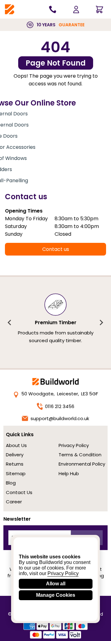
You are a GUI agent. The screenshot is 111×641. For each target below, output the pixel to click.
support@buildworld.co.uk (60, 418)
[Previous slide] (10, 323)
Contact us (55, 249)
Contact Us (19, 492)
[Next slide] (101, 323)
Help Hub (69, 473)
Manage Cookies (55, 595)
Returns (14, 464)
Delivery (14, 454)
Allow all (55, 583)
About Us (16, 445)
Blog (11, 483)
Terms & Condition (80, 454)
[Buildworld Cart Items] (99, 9)
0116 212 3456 (59, 406)
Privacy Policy (74, 445)
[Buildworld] (9, 9)
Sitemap (16, 473)
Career (14, 501)
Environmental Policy (82, 464)
